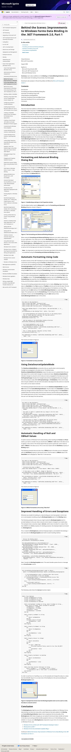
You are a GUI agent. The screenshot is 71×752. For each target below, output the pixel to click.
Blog (20, 749)
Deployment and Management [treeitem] (10, 52)
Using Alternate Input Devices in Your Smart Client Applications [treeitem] (10, 242)
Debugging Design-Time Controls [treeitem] (9, 154)
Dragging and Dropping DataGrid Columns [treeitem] (9, 159)
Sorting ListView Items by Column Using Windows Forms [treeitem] (10, 216)
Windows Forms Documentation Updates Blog (36, 728)
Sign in (67, 12)
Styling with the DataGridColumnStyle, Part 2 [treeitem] (10, 231)
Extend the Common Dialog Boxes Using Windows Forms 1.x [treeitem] (10, 164)
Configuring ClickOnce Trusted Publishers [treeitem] (9, 103)
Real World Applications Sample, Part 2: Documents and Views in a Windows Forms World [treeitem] (10, 210)
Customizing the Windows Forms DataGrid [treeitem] (10, 127)
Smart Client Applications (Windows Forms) (35, 23)
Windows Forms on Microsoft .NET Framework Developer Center (41, 725)
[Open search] (64, 12)
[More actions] (67, 23)
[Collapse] (17, 22)
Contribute (26, 749)
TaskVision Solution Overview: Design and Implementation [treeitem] (9, 236)
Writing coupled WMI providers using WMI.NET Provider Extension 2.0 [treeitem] (9, 283)
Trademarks (61, 749)
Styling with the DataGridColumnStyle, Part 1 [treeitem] (10, 227)
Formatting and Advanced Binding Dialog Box (33, 46)
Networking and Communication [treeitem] (6, 60)
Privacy (31, 749)
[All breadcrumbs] (22, 23)
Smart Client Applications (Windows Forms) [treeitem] (10, 68)
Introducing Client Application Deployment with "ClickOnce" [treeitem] (10, 189)
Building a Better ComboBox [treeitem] (10, 94)
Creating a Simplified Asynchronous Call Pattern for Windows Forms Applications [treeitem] (10, 115)
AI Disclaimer (4, 749)
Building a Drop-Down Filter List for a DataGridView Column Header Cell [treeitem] (10, 98)
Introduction (25, 45)
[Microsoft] (2, 12)
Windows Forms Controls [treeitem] (9, 246)
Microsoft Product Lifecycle (42, 16)
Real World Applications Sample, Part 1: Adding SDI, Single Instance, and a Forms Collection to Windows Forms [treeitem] (10, 201)
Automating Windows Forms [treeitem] (10, 76)
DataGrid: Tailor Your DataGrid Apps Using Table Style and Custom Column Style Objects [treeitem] (10, 149)
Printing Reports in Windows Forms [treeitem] (10, 194)
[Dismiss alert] (68, 3)
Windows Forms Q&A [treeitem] (9, 255)
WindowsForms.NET (29, 727)
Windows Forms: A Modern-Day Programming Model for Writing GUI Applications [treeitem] (10, 251)
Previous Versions (13, 749)
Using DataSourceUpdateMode (29, 50)
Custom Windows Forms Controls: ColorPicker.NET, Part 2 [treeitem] (10, 136)
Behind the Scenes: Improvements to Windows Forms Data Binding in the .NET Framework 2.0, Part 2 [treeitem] (10, 89)
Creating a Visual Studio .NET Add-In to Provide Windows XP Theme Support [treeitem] (10, 122)
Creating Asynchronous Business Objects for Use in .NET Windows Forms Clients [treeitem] (10, 108)
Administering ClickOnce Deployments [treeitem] (9, 73)
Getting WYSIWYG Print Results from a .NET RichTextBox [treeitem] (9, 176)
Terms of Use (53, 749)
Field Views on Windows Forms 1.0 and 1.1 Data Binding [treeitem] (9, 170)
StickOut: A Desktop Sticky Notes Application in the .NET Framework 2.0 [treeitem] (10, 222)
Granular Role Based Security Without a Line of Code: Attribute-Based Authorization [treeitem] (10, 183)
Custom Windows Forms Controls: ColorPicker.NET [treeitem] (10, 131)
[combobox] (9, 25)
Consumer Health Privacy (42, 749)
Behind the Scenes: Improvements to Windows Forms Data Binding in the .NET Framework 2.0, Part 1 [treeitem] (10, 81)
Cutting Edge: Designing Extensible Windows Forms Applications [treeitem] (10, 142)
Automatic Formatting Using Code (30, 48)
